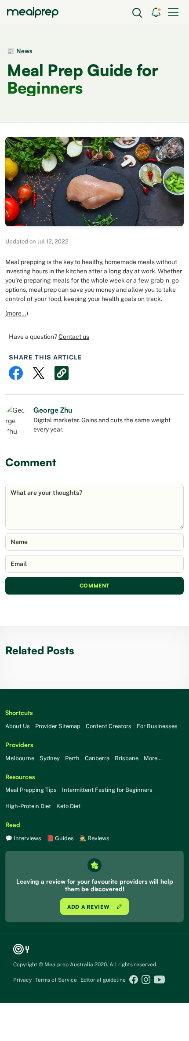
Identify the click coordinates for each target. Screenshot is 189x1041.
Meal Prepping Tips (31, 790)
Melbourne (19, 758)
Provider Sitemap (57, 726)
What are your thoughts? (46, 492)
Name (19, 541)
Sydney (50, 758)
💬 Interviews (23, 838)
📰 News (19, 50)
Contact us (73, 336)
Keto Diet (68, 806)
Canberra (97, 758)
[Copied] (62, 373)
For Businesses (157, 726)
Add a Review (89, 906)
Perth (72, 758)
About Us (17, 726)
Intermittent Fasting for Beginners (107, 790)
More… (153, 758)
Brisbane (126, 758)
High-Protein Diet (28, 806)
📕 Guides (60, 838)
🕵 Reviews (94, 838)
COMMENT (94, 585)
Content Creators (108, 726)
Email (19, 563)
